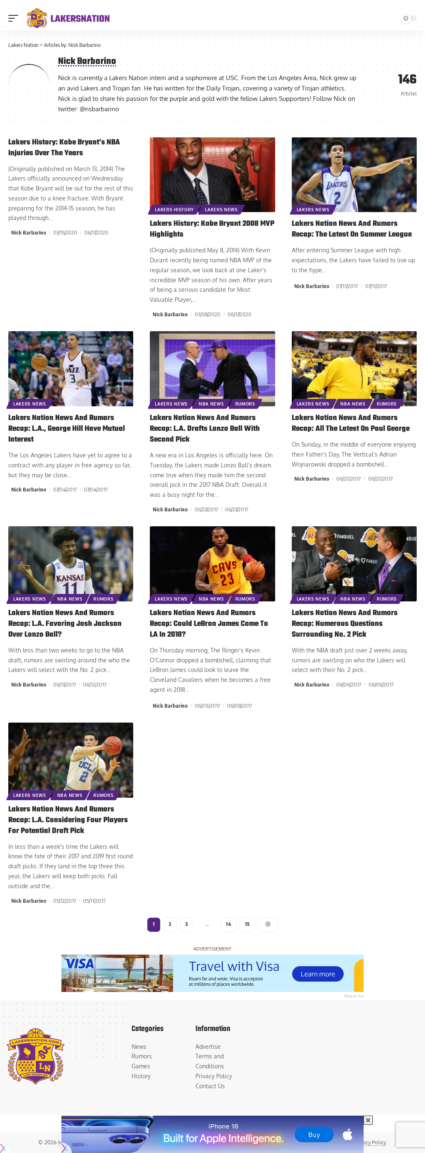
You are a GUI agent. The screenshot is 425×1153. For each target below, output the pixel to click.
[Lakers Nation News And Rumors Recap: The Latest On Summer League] (354, 175)
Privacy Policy (370, 1142)
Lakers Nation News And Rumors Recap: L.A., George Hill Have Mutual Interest (66, 429)
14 (228, 924)
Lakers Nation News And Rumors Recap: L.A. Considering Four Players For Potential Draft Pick (68, 820)
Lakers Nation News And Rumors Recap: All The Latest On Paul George (351, 423)
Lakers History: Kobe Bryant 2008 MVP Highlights (212, 229)
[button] (15, 18)
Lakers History (174, 209)
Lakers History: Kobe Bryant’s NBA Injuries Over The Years (64, 148)
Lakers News (221, 209)
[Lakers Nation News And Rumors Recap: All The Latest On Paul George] (354, 368)
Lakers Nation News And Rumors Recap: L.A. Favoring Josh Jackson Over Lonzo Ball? (65, 624)
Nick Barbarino (28, 232)
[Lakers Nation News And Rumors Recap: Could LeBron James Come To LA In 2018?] (212, 563)
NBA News (211, 403)
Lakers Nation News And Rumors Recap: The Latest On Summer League (352, 229)
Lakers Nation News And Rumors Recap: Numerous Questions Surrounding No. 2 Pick (345, 624)
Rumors (245, 403)
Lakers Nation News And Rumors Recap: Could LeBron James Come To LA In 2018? (209, 624)
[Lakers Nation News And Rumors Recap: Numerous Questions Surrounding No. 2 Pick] (354, 563)
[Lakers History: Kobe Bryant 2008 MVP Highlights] (212, 175)
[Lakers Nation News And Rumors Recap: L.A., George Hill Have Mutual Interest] (70, 368)
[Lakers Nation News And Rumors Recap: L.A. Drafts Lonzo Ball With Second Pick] (212, 368)
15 (247, 924)
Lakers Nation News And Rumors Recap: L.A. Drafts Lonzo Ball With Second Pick (205, 429)
